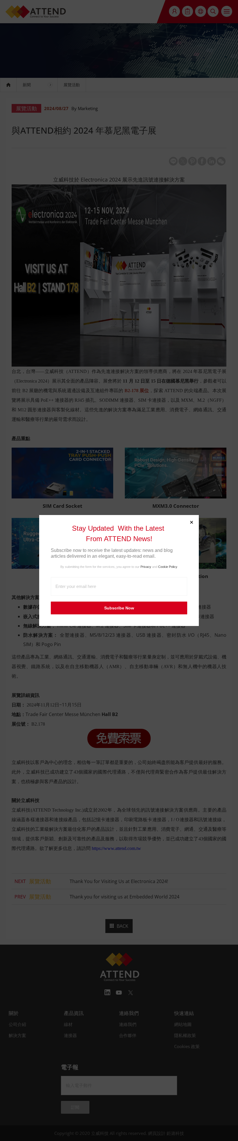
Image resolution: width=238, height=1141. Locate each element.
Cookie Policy (167, 566)
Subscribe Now (119, 608)
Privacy (145, 566)
